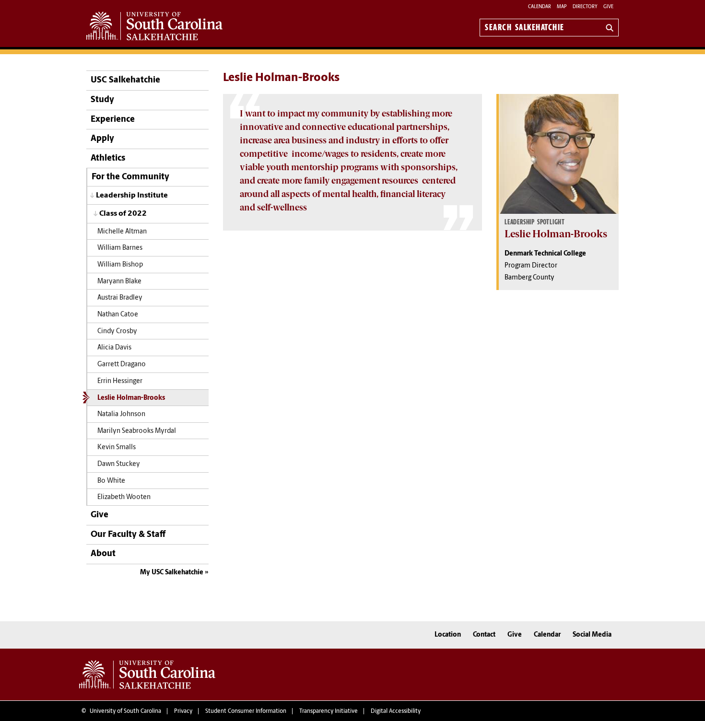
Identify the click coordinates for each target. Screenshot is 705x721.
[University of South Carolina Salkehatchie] (147, 674)
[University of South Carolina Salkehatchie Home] (154, 26)
